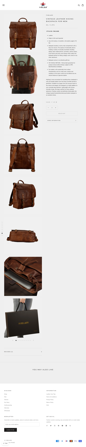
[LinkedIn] (66, 426)
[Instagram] (54, 426)
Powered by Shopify (9, 442)
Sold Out (61, 113)
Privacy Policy (49, 399)
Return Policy (49, 402)
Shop (5, 394)
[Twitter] (54, 102)
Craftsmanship (8, 405)
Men (5, 397)
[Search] (79, 5)
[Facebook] (51, 102)
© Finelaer (8, 440)
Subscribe (10, 429)
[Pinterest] (56, 102)
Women (6, 399)
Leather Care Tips (51, 394)
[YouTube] (62, 426)
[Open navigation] (4, 5)
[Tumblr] (70, 426)
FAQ (47, 405)
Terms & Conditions (51, 397)
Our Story (6, 402)
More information (53, 120)
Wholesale (7, 410)
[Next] (33, 340)
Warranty (6, 408)
